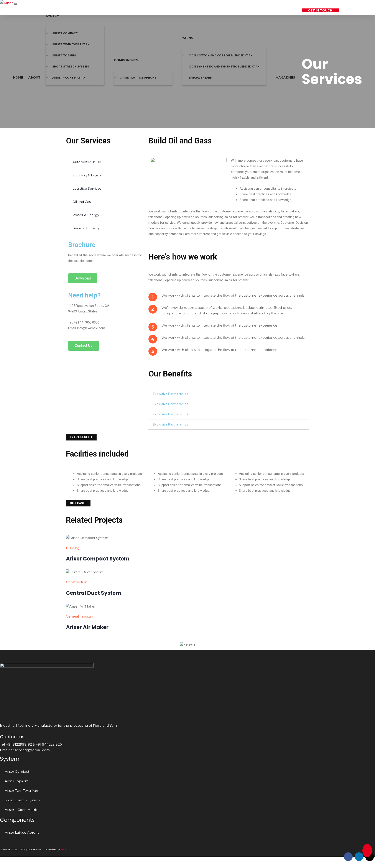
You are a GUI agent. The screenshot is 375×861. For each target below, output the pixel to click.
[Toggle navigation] (15, 4)
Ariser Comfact (17, 771)
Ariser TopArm (64, 55)
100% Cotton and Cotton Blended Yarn (221, 55)
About (34, 77)
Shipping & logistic (87, 175)
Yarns (187, 38)
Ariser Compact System (98, 558)
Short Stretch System (70, 66)
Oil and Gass (82, 202)
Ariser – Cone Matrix (68, 77)
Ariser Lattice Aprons (138, 77)
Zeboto (65, 849)
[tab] (228, 394)
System (52, 16)
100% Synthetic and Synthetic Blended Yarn (224, 66)
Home (18, 77)
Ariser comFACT (65, 33)
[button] (82, 278)
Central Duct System (93, 592)
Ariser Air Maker (87, 627)
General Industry (86, 228)
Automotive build (86, 162)
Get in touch (320, 10)
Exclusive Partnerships (170, 394)
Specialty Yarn (200, 77)
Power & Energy (85, 215)
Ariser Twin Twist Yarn (71, 44)
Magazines (285, 77)
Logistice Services (86, 188)
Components (126, 60)
